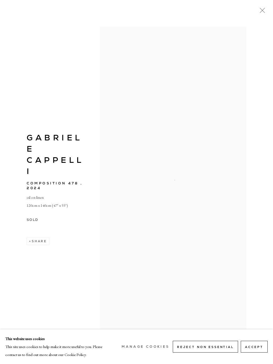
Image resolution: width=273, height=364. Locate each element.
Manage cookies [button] (145, 347)
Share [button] (39, 241)
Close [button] (261, 12)
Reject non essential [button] (205, 347)
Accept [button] (254, 347)
